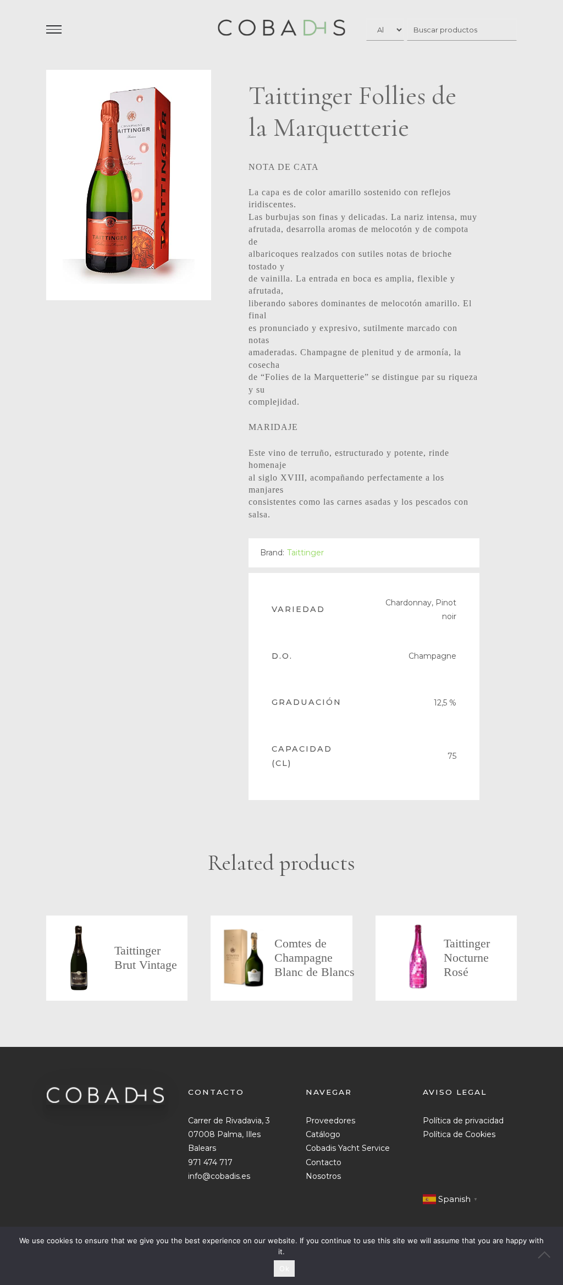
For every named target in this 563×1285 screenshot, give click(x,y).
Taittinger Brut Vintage (145, 958)
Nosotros (323, 1176)
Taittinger (305, 553)
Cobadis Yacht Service (348, 1148)
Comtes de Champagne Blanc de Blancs (314, 957)
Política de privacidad (463, 1121)
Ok (284, 1268)
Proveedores (330, 1121)
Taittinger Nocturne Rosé (467, 957)
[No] (549, 1255)
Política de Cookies (459, 1134)
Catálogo (323, 1134)
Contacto (323, 1162)
